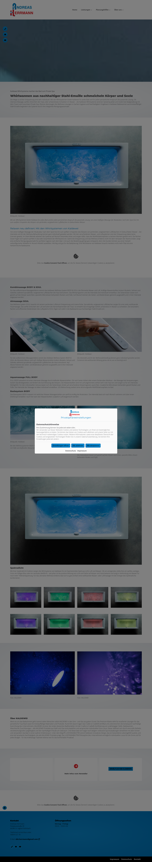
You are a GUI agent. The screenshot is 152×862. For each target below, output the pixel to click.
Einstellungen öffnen (61, 445)
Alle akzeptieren (93, 445)
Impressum (82, 451)
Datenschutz (70, 451)
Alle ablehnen (78, 445)
